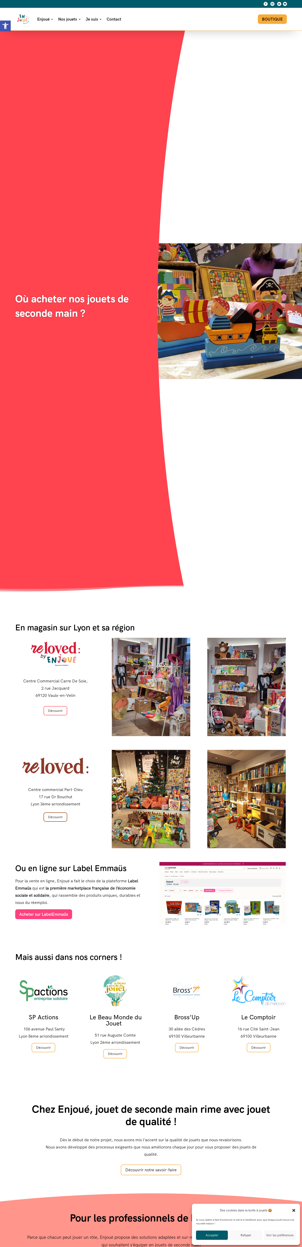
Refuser (246, 1235)
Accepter (212, 1235)
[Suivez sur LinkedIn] (279, 4)
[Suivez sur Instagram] (272, 4)
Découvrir (55, 711)
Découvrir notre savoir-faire (151, 1170)
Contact (114, 19)
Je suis (92, 19)
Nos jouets (67, 19)
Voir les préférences (280, 1235)
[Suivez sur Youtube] (285, 4)
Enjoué (43, 19)
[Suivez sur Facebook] (266, 4)
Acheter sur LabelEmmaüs (43, 914)
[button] (5, 26)
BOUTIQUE (272, 19)
